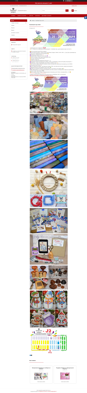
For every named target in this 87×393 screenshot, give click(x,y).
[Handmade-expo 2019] (53, 38)
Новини (33, 20)
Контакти (37, 15)
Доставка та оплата (46, 15)
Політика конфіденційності (52, 391)
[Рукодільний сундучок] (13, 12)
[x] (31, 355)
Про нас (31, 15)
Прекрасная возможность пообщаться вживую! (41, 368)
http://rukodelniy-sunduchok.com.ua (18, 68)
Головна (13, 15)
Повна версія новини (41, 381)
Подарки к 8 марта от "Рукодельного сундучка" (65, 368)
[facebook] (30, 355)
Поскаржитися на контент (43, 391)
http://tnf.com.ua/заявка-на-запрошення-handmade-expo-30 (41, 75)
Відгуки (12, 30)
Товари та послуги (21, 15)
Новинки (13, 35)
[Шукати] (67, 10)
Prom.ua (49, 390)
